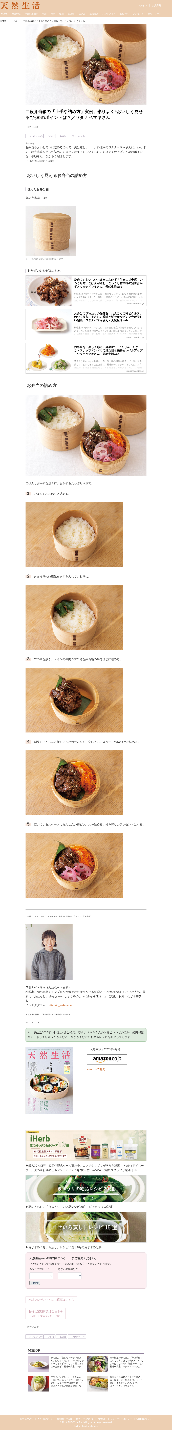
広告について (26, 1419)
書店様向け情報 (64, 1419)
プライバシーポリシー (121, 1419)
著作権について (45, 1419)
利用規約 (102, 1419)
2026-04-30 (33, 127)
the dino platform (90, 1426)
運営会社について (85, 1419)
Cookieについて (144, 1419)
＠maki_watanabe (60, 1005)
